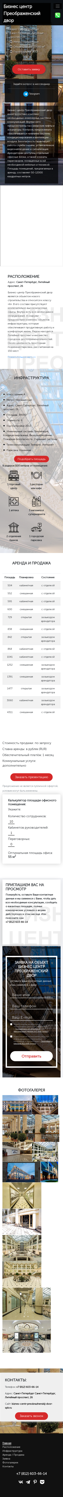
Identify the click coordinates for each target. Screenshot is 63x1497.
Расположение (11, 1446)
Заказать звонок (31, 1416)
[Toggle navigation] (57, 6)
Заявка (6, 1458)
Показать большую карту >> (22, 357)
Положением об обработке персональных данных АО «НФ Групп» (31, 1030)
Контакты (8, 1466)
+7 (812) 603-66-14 (27, 1386)
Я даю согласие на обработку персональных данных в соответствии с (31, 1027)
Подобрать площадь (32, 459)
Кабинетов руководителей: (28, 827)
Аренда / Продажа (13, 1454)
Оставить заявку (29, 69)
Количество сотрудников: (27, 816)
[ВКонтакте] (21, 1482)
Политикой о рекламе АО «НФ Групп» (33, 1042)
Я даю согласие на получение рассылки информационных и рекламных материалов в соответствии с (33, 1040)
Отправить (31, 1056)
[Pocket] (42, 1482)
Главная (6, 1443)
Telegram (34, 93)
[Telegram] (28, 1482)
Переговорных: (19, 839)
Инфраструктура (12, 1450)
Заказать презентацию (31, 777)
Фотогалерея (10, 1462)
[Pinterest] (35, 1482)
